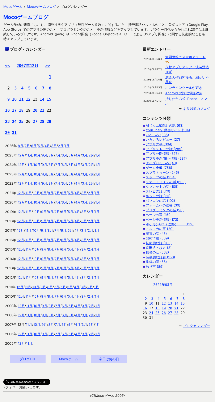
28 (42, 121)
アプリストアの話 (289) (164, 149)
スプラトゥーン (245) (162, 172)
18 (21, 110)
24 (14, 121)
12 (28, 99)
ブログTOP (28, 359)
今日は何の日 (109, 359)
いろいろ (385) (157, 135)
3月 (54, 146)
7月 (27, 146)
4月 (47, 146)
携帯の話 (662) (157, 252)
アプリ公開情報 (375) (162, 153)
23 (7, 121)
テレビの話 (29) (158, 191)
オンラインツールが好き (183, 87)
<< (7, 65)
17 (14, 110)
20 (35, 110)
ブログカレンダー (196, 326)
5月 (40, 146)
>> (47, 65)
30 (7, 132)
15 (49, 99)
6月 (34, 146)
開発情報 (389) (157, 238)
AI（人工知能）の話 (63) (165, 125)
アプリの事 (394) (159, 144)
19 (164, 308)
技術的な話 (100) (159, 243)
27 (35, 121)
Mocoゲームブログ (26, 17)
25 (21, 121)
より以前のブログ (196, 108)
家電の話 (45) (156, 233)
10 (14, 99)
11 (21, 99)
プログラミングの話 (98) (165, 210)
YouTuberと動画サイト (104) (168, 130)
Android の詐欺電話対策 (183, 93)
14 (42, 99)
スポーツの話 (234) (161, 177)
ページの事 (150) (159, 215)
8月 (20, 146)
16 (7, 110)
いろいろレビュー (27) (163, 139)
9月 (44, 155)
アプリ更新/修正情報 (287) (166, 158)
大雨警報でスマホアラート (185, 57)
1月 (67, 146)
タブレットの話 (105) (162, 186)
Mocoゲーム (68, 359)
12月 (21, 155)
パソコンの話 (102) (160, 200)
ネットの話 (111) (158, 196)
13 (170, 303)
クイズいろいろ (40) (161, 163)
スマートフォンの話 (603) (166, 182)
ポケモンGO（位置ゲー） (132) (170, 224)
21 (42, 110)
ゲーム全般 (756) (159, 168)
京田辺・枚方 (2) (159, 248)
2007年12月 (27, 65)
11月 (29, 155)
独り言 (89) (155, 266)
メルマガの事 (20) (160, 229)
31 (14, 132)
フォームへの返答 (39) (163, 205)
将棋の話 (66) (156, 262)
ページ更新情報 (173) (162, 219)
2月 (60, 146)
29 (49, 121)
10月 (37, 155)
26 (164, 313)
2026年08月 (163, 285)
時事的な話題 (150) (160, 257)
